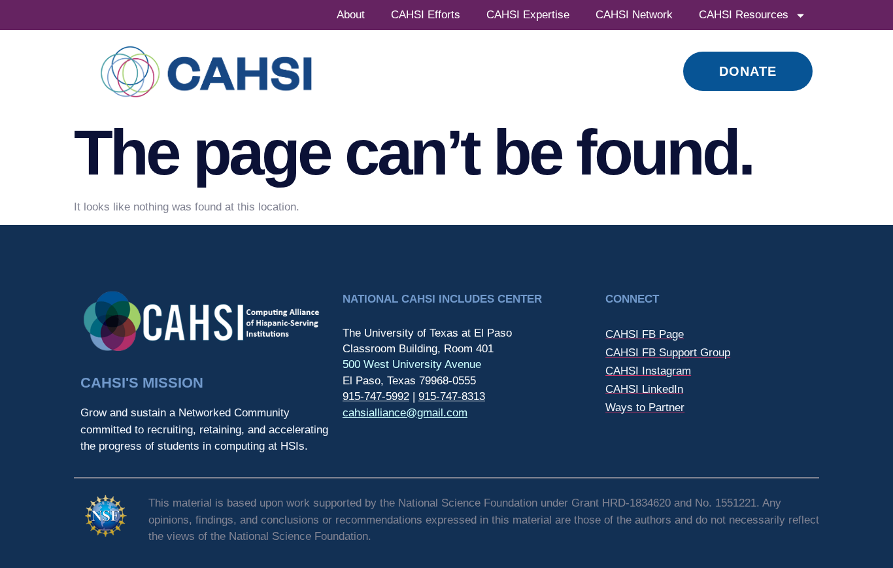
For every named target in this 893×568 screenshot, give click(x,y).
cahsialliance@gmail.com (405, 413)
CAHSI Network (634, 14)
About (351, 14)
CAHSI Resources (743, 14)
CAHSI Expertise (527, 14)
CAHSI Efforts (425, 14)
